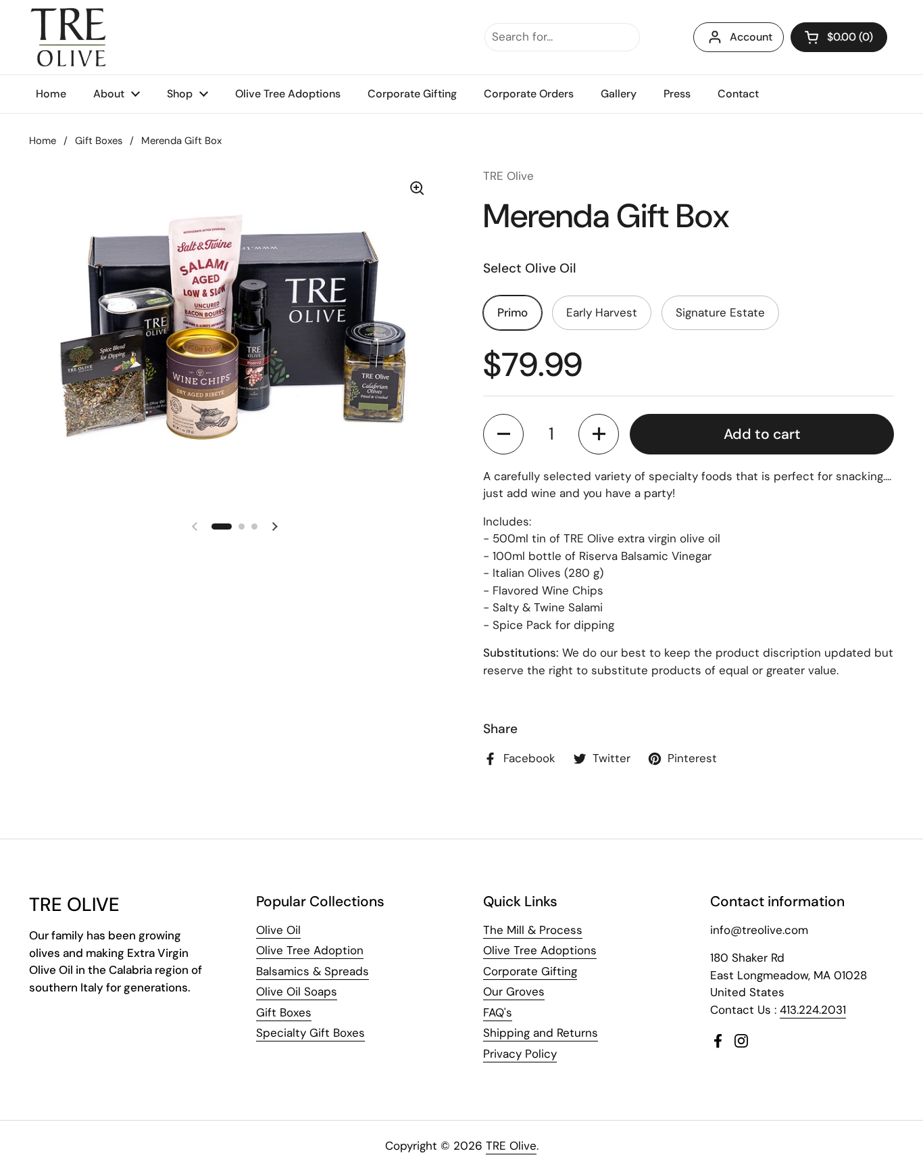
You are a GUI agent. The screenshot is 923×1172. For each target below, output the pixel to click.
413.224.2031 (813, 1009)
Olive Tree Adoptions (540, 950)
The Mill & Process (532, 929)
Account (751, 37)
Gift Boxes (98, 140)
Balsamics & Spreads (312, 971)
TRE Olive (511, 1145)
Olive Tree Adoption (310, 950)
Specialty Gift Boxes (310, 1032)
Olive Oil (278, 929)
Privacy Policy (520, 1053)
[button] (839, 37)
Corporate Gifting (530, 971)
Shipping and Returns (540, 1032)
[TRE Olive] (68, 37)
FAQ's (497, 1012)
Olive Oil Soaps (296, 991)
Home (42, 140)
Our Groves (514, 991)
